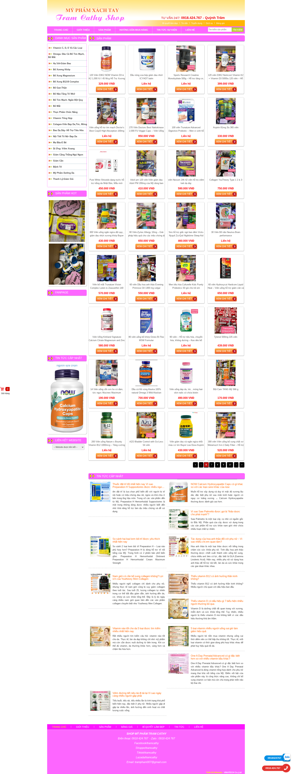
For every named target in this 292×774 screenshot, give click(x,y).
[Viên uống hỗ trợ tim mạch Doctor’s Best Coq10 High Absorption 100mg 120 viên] (107, 111)
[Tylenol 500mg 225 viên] (226, 320)
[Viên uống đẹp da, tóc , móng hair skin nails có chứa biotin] (186, 373)
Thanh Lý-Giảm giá (63, 179)
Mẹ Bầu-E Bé (59, 142)
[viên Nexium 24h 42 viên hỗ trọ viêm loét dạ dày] (186, 163)
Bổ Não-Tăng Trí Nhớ (64, 94)
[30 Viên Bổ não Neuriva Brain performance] (226, 216)
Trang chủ (59, 727)
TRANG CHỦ (61, 30)
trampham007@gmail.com (150, 762)
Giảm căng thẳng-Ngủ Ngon (68, 154)
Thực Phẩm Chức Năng (65, 112)
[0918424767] (286, 757)
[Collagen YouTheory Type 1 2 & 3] (226, 163)
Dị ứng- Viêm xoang (64, 148)
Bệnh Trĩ (57, 167)
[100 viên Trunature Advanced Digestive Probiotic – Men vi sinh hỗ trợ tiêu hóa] (186, 111)
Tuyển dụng (196, 23)
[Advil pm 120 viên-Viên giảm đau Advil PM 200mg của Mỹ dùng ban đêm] (146, 163)
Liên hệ (198, 727)
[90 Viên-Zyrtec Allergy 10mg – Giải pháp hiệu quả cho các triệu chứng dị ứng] (146, 216)
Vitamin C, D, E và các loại (67, 48)
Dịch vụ (209, 23)
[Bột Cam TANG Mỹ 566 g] (226, 373)
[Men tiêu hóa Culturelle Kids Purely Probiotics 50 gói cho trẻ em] (186, 268)
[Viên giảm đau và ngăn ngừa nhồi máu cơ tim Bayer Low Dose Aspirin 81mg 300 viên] (186, 425)
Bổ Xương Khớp (61, 69)
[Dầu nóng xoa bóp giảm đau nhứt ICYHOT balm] (146, 58)
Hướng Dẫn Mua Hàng (133, 30)
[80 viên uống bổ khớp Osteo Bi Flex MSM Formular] (146, 320)
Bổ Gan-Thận (60, 87)
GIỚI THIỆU (83, 30)
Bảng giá (220, 23)
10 (230, 465)
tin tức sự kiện (167, 30)
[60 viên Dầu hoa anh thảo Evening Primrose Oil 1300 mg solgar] (146, 268)
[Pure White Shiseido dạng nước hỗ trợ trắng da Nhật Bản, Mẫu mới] (106, 163)
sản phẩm (104, 31)
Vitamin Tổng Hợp (62, 118)
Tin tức (179, 727)
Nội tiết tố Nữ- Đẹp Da (65, 136)
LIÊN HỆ (190, 30)
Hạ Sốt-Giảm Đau (62, 63)
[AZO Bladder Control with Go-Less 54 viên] (146, 425)
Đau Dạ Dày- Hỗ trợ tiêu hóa (68, 130)
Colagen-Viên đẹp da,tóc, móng (70, 124)
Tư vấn (184, 23)
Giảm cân (58, 160)
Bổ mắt (56, 106)
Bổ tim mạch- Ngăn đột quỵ (68, 100)
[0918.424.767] (286, 768)
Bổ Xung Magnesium (64, 75)
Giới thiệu (82, 727)
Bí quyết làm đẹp (170, 23)
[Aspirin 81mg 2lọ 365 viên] (226, 111)
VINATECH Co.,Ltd (232, 772)
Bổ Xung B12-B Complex (66, 81)
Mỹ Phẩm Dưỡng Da (63, 173)
